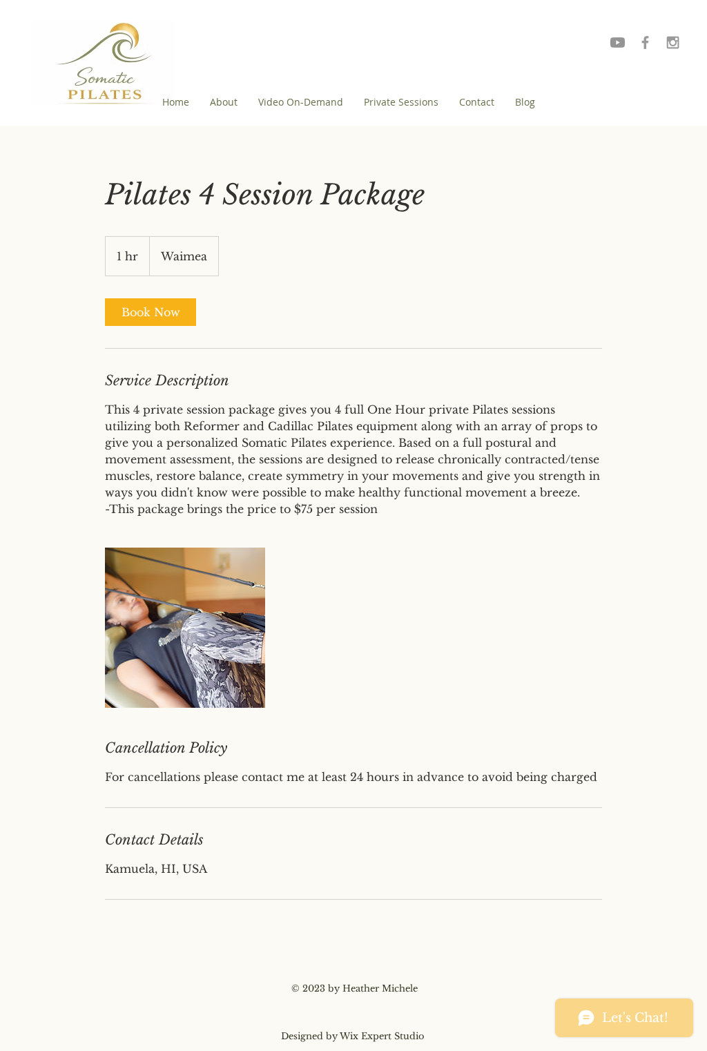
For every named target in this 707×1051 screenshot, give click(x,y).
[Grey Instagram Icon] (672, 42)
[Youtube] (617, 42)
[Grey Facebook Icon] (645, 42)
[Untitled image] (185, 628)
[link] (150, 312)
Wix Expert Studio (382, 1036)
